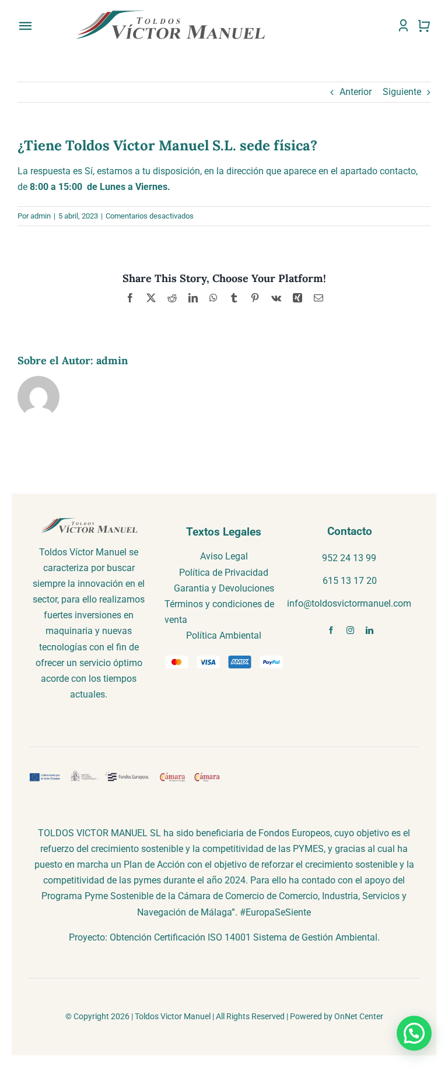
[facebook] (331, 630)
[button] (414, 1033)
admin (40, 216)
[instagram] (350, 630)
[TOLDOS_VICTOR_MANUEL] (170, 12)
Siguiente (402, 91)
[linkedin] (369, 630)
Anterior (356, 91)
